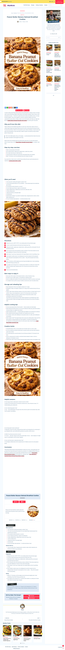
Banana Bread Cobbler (8, 619)
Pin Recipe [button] (32, 595)
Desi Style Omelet (37, 638)
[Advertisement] (22, 30)
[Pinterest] (52, 1)
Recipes (32, 5)
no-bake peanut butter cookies (15, 160)
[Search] (59, 37)
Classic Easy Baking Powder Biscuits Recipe (27, 639)
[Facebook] (50, 1)
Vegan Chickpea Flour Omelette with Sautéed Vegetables (7, 639)
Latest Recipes (14, 646)
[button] (20, 10)
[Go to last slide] (3, 634)
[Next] (41, 634)
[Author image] (18, 21)
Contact (45, 5)
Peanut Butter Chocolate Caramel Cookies (24, 142)
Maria (21, 21)
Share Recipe (32, 598)
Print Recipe (27, 110)
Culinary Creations (39, 5)
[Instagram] (54, 1)
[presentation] (7, 630)
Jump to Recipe (20, 110)
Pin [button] (23, 501)
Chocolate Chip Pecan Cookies (34, 619)
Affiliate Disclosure (16, 648)
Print (16, 501)
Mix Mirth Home (27, 5)
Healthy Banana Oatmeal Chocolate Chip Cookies (17, 120)
